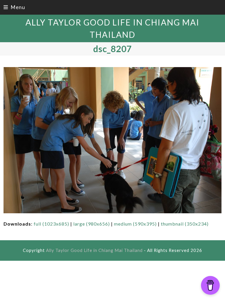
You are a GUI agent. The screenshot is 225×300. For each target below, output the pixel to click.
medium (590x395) (135, 223)
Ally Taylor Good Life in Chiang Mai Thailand (94, 250)
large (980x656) (91, 223)
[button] (14, 7)
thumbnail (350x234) (185, 223)
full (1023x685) (51, 223)
